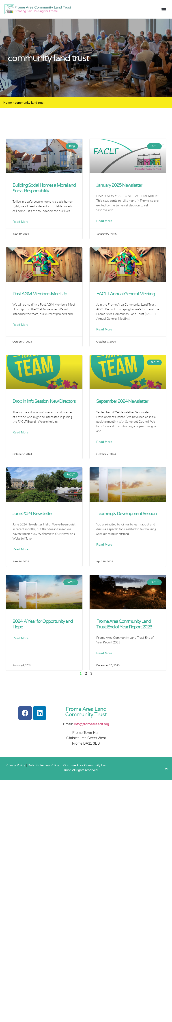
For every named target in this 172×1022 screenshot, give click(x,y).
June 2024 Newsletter (33, 513)
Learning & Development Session (126, 513)
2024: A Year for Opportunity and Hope (43, 624)
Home (7, 102)
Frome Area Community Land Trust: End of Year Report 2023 (124, 624)
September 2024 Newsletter (122, 401)
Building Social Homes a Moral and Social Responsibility (44, 188)
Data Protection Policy (43, 765)
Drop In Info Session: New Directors (44, 401)
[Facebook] (25, 713)
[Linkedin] (39, 713)
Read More (20, 221)
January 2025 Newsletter (119, 185)
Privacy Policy (15, 765)
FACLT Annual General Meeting (125, 294)
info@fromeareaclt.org (91, 724)
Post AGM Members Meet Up (40, 294)
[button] (164, 9)
